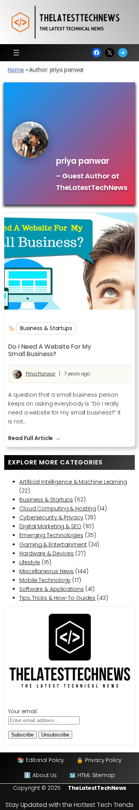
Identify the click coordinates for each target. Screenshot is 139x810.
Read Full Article (34, 438)
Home (16, 70)
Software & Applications (51, 589)
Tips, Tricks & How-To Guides (57, 598)
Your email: (23, 711)
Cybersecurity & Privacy (51, 517)
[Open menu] (16, 52)
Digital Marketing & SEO (50, 526)
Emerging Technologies (51, 535)
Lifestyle (29, 562)
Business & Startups (46, 328)
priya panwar (40, 373)
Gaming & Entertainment (53, 544)
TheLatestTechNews (97, 788)
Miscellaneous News (46, 571)
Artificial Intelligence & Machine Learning (73, 482)
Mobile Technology (45, 580)
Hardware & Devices (46, 553)
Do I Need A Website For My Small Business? (49, 350)
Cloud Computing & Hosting (57, 508)
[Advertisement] (91, 119)
